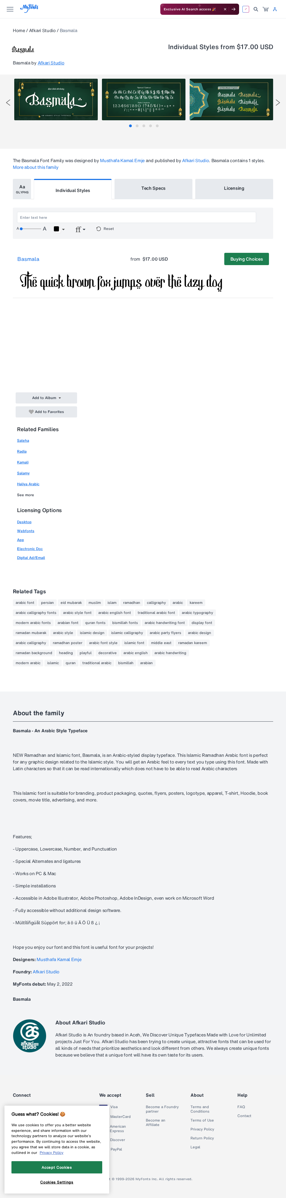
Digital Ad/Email (31, 557)
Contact (244, 1116)
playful (86, 653)
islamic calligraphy (127, 633)
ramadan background (34, 653)
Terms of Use (202, 1120)
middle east (161, 643)
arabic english (135, 653)
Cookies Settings (56, 1182)
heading (66, 653)
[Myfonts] (29, 11)
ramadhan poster (67, 643)
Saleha (23, 440)
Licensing (234, 188)
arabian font (68, 623)
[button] (59, 230)
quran (71, 663)
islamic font (134, 643)
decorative (107, 653)
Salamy (23, 473)
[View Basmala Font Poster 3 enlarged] (231, 99)
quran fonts (95, 623)
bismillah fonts (125, 623)
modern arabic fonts (33, 623)
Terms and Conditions (199, 1109)
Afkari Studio (42, 30)
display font (202, 623)
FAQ (241, 1107)
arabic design (199, 633)
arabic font (25, 603)
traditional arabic (96, 663)
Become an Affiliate (155, 1122)
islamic (53, 663)
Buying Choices (246, 259)
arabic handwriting (170, 653)
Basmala (28, 259)
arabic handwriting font (165, 623)
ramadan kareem (192, 643)
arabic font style (103, 643)
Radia (22, 451)
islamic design (92, 633)
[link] (266, 9)
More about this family (36, 167)
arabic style (63, 633)
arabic (178, 603)
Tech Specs (153, 188)
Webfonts (25, 531)
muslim (95, 603)
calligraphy (156, 603)
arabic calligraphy (31, 643)
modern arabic (28, 663)
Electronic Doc (30, 548)
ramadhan (131, 603)
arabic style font (77, 613)
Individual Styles (73, 190)
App (20, 539)
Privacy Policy (202, 1129)
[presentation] (8, 102)
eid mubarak (71, 603)
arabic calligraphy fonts (36, 613)
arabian (146, 663)
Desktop (24, 522)
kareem (196, 603)
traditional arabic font (156, 613)
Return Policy (202, 1138)
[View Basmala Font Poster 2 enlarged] (143, 99)
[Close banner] (225, 9)
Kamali (22, 462)
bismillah (126, 663)
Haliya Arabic (28, 484)
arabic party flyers (165, 633)
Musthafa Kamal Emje (122, 160)
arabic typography (197, 613)
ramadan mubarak (31, 633)
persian (47, 603)
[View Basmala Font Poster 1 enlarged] (56, 99)
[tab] (130, 126)
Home (19, 30)
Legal (195, 1147)
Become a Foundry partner (162, 1109)
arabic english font (114, 613)
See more (25, 495)
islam (112, 603)
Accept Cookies (57, 1167)
